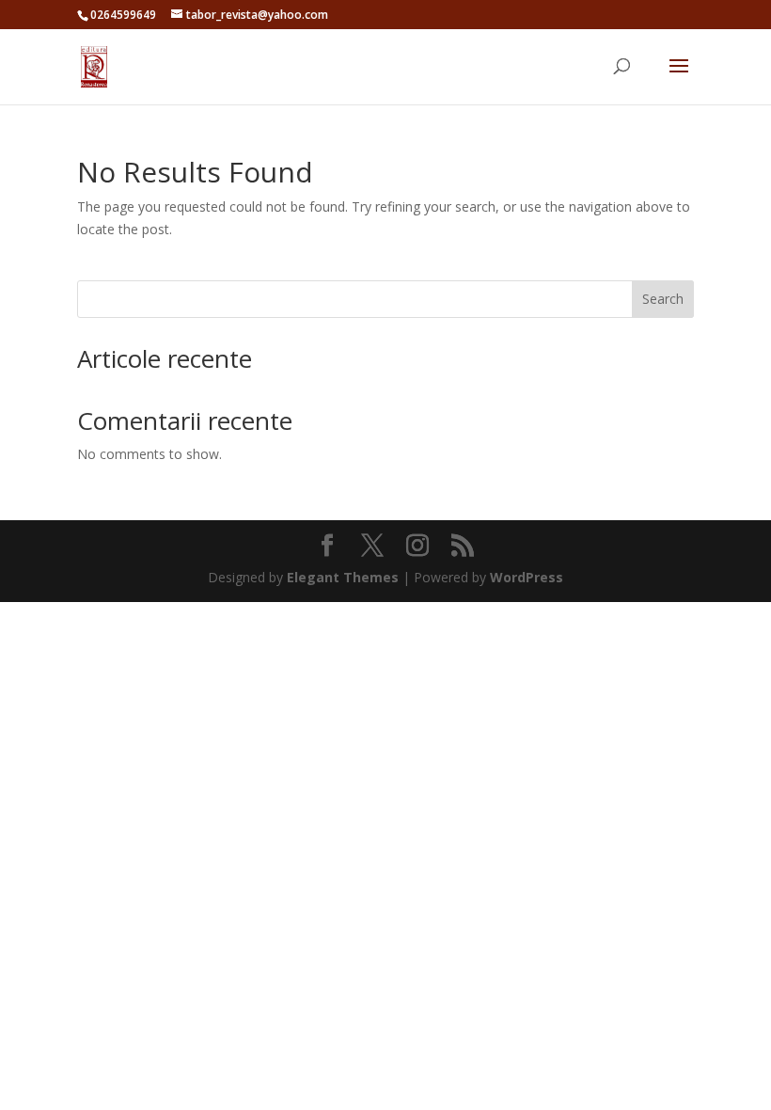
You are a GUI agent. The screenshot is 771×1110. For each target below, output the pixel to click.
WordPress (526, 577)
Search (663, 299)
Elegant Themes (343, 577)
